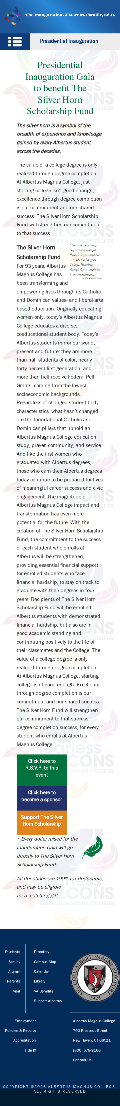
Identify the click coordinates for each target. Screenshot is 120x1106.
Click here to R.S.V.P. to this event (41, 768)
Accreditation (24, 1040)
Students (12, 951)
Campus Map (45, 961)
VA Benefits (43, 991)
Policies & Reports (20, 1030)
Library (39, 981)
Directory (41, 951)
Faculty (14, 961)
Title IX (30, 1050)
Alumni (14, 971)
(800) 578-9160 (87, 1050)
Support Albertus (48, 1001)
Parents (13, 981)
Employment (25, 1021)
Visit (16, 991)
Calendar (41, 971)
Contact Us (82, 1060)
